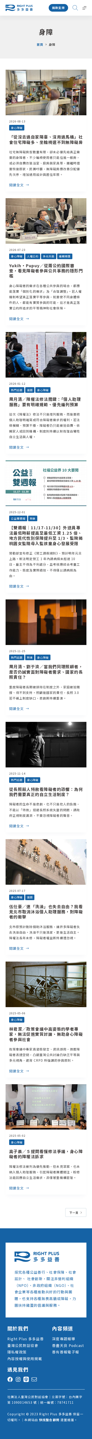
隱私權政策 (17, 1352)
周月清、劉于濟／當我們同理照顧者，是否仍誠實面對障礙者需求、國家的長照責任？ (46, 672)
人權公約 (33, 256)
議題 (30, 390)
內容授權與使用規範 (24, 1358)
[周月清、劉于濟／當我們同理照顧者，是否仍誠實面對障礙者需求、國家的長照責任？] (46, 622)
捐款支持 (58, 8)
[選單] (84, 8)
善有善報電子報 (65, 1352)
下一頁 (73, 1212)
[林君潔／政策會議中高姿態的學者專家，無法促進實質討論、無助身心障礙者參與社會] (46, 984)
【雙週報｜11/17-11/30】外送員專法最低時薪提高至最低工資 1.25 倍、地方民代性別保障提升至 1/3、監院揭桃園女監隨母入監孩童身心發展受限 (46, 535)
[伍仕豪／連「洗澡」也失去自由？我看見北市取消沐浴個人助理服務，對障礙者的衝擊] (46, 862)
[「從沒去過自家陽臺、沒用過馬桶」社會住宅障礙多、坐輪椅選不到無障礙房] (46, 92)
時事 (33, 518)
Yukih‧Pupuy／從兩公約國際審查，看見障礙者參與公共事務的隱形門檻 (46, 271)
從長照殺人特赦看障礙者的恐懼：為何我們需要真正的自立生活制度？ (46, 791)
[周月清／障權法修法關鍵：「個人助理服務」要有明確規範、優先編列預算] (46, 355)
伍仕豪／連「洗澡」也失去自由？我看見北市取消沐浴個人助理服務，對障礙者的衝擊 (46, 911)
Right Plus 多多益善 (25, 1338)
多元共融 (48, 256)
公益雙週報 (18, 518)
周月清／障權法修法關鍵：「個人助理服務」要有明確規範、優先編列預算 (45, 401)
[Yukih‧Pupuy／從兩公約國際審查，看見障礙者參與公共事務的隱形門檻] (46, 221)
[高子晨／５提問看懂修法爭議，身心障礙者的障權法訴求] (46, 1107)
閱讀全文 (16, 185)
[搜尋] (75, 8)
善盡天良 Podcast (68, 1345)
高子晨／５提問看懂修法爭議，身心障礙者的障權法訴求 (46, 1153)
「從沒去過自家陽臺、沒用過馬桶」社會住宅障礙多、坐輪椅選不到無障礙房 (46, 139)
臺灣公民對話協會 (22, 1345)
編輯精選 (65, 256)
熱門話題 (17, 390)
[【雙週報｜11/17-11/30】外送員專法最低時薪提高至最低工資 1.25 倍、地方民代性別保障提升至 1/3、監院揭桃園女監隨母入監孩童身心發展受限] (46, 483)
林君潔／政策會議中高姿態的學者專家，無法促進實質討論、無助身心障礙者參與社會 (46, 1034)
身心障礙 (17, 128)
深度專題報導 (63, 1338)
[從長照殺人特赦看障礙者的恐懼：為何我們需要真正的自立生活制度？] (46, 744)
